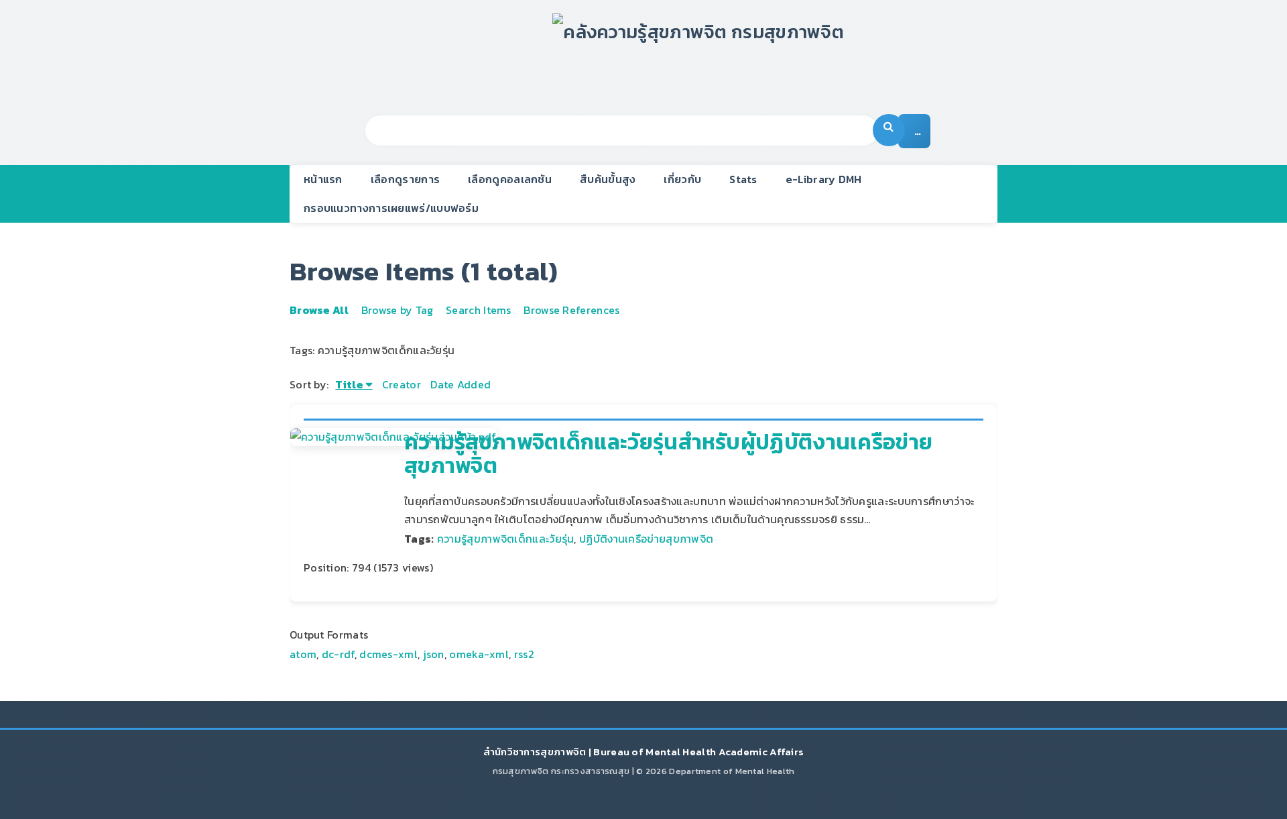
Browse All (319, 310)
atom (303, 654)
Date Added (460, 384)
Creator (401, 384)
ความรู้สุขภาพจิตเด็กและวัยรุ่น (505, 539)
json (433, 654)
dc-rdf (338, 654)
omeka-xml (479, 654)
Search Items (478, 310)
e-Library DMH (824, 179)
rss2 (524, 654)
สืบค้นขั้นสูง (607, 179)
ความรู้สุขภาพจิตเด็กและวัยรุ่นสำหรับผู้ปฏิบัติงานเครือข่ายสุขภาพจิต (668, 454)
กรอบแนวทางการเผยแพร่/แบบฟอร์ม (391, 208)
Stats (743, 179)
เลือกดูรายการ (405, 179)
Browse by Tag (397, 310)
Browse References (571, 310)
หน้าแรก (323, 179)
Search (889, 130)
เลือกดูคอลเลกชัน (510, 179)
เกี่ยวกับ (682, 179)
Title (349, 384)
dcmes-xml (388, 654)
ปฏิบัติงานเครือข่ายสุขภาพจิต (646, 539)
